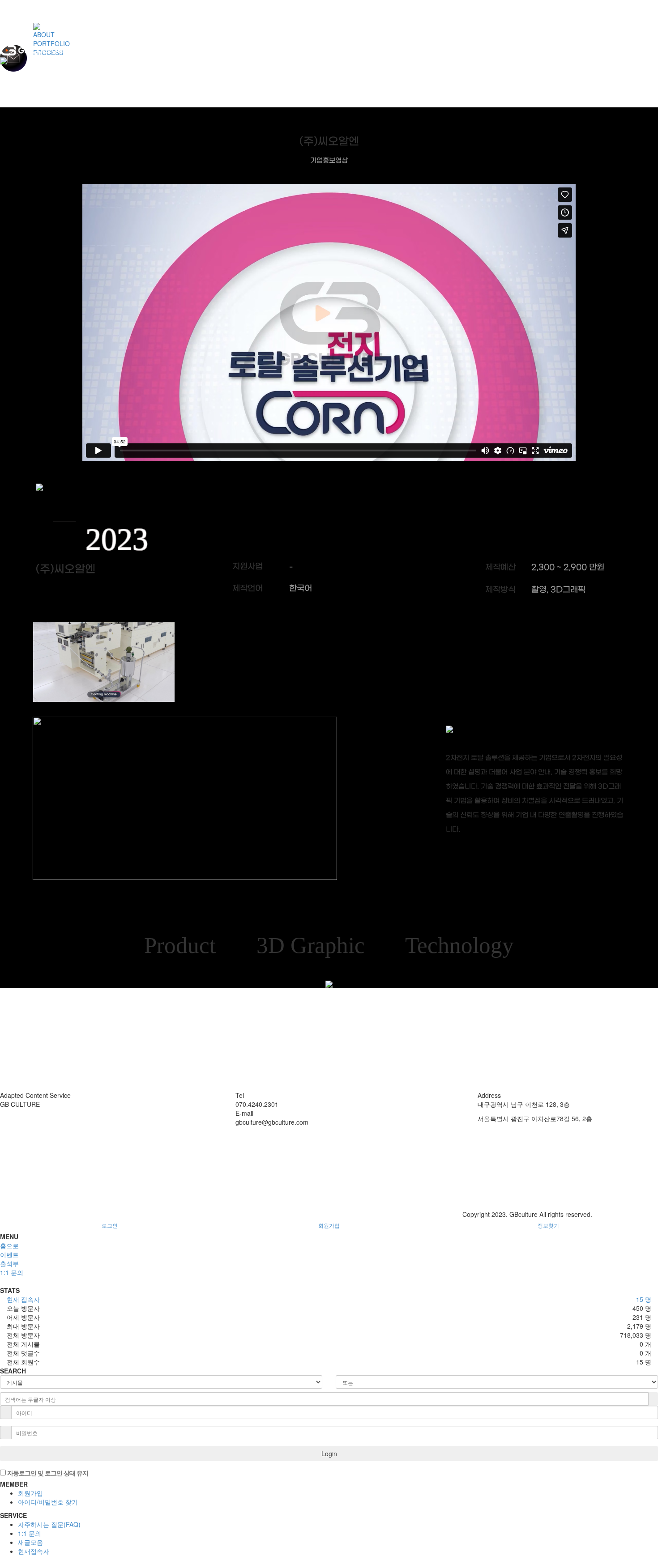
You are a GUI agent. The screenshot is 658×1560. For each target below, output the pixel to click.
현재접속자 (33, 1551)
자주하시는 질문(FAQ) (49, 1524)
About (8, 1113)
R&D (6, 1139)
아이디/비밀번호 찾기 (48, 1501)
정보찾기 (548, 1225)
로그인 (110, 1225)
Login (329, 1453)
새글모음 (30, 1542)
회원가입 (329, 1225)
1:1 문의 (29, 1533)
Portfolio (11, 1122)
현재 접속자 (23, 1299)
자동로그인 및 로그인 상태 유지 (47, 1472)
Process (11, 1130)
